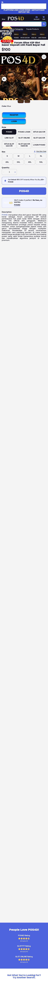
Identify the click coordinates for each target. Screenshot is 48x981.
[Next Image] (44, 79)
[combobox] (22, 24)
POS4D (24, 191)
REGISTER (14, 115)
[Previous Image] (4, 79)
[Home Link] (15, 18)
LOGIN (14, 121)
